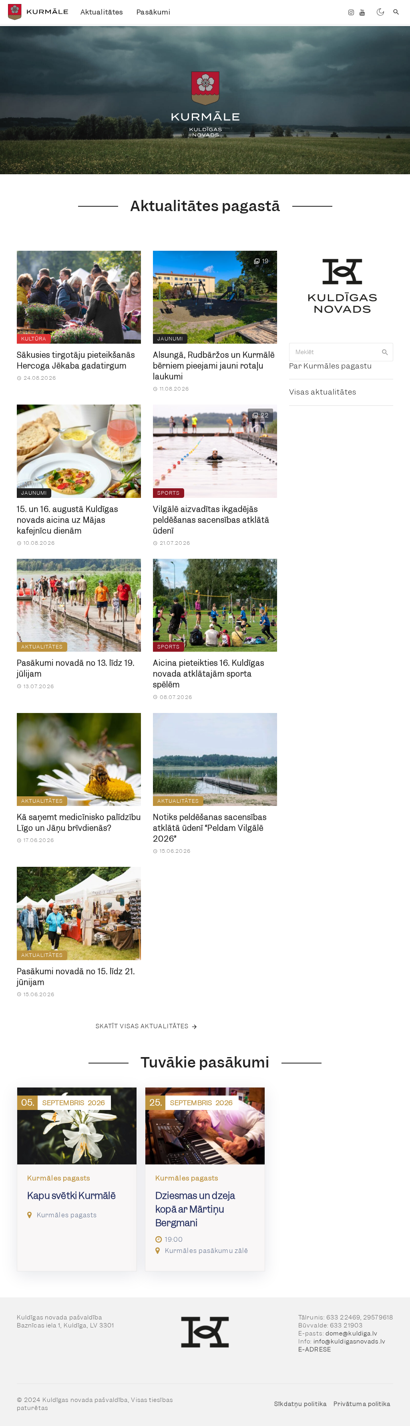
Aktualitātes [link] (101, 12)
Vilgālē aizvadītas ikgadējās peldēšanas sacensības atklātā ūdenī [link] (211, 520)
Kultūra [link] (33, 338)
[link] (37, 12)
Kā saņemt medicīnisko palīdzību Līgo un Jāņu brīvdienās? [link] (79, 822)
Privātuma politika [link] (362, 1404)
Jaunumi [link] (170, 338)
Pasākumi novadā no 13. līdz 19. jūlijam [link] (76, 668)
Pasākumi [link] (154, 12)
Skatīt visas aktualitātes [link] (142, 1026)
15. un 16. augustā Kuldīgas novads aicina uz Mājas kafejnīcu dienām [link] (67, 520)
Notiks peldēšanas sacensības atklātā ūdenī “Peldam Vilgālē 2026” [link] (210, 828)
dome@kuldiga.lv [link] (352, 1333)
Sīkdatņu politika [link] (300, 1404)
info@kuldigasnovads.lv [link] (350, 1341)
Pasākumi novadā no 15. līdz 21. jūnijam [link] (76, 977)
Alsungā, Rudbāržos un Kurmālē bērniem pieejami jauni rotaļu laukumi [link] (214, 366)
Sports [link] (168, 492)
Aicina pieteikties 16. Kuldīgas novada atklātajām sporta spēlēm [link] (208, 674)
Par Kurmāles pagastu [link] (330, 366)
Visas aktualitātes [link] (322, 392)
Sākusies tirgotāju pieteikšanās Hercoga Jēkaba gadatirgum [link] (76, 360)
